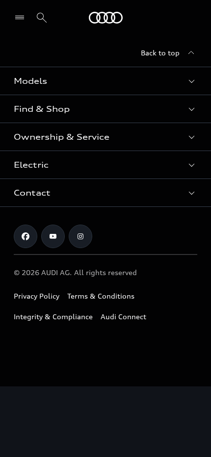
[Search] (41, 17)
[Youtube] (53, 236)
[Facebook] (25, 236)
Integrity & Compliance (53, 316)
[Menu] (106, 18)
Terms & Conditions (100, 296)
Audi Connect (123, 316)
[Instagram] (80, 236)
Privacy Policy (36, 296)
